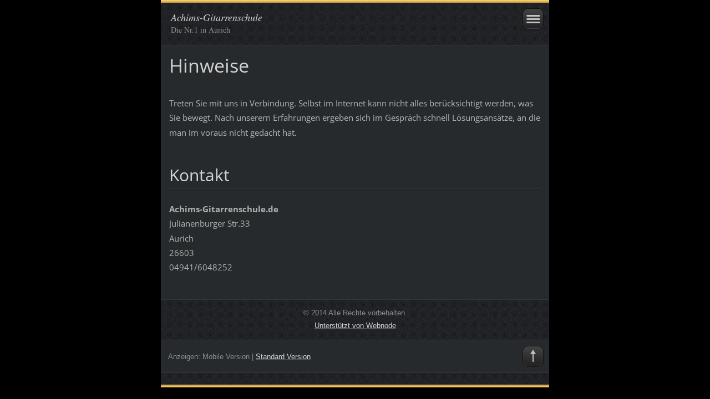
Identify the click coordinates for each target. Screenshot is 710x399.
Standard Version (283, 356)
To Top (533, 356)
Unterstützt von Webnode (355, 325)
